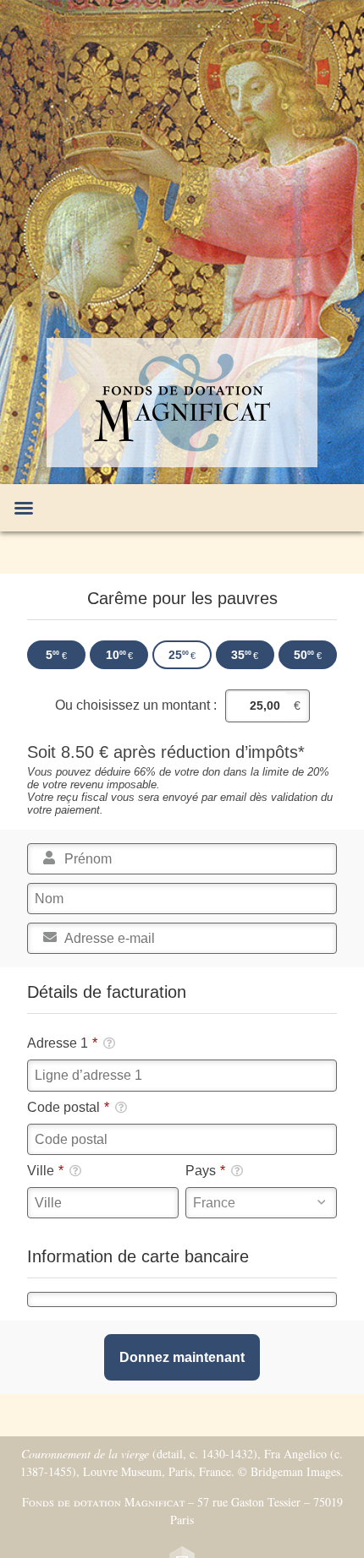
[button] (23, 508)
